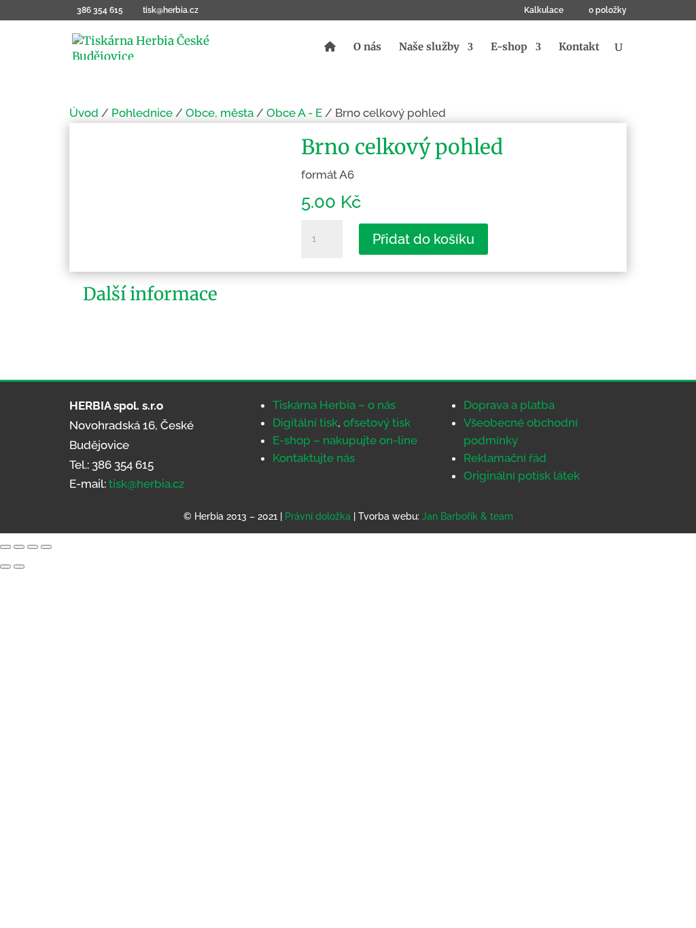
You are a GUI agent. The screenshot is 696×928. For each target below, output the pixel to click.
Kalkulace (543, 10)
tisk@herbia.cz (146, 483)
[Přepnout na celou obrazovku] (19, 547)
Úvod (84, 113)
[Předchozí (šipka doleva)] (5, 567)
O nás (367, 47)
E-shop (509, 47)
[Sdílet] (32, 547)
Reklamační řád (505, 458)
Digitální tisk (305, 422)
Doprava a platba (509, 405)
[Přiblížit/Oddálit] (5, 547)
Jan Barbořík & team (467, 516)
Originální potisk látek (522, 475)
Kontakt (579, 47)
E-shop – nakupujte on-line (345, 440)
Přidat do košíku (423, 239)
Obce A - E (294, 113)
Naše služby (429, 47)
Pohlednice (142, 113)
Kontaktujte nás (314, 458)
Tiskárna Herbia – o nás (334, 405)
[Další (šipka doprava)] (19, 567)
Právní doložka (318, 516)
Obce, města (220, 113)
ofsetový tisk (377, 422)
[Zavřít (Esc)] (46, 547)
